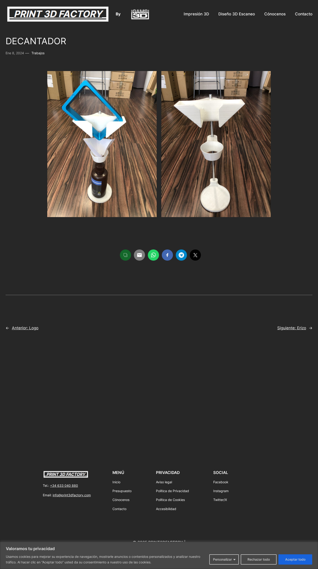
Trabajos (37, 53)
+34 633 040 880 (64, 485)
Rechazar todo (258, 559)
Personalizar (222, 559)
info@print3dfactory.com (72, 495)
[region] (159, 555)
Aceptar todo (295, 559)
